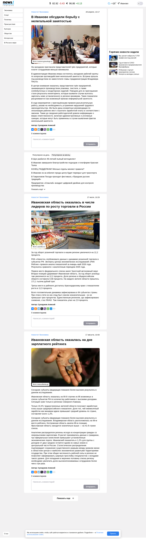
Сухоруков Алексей (46, 125)
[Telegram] (38, 129)
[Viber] (45, 129)
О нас (6, 534)
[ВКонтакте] (32, 129)
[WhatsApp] (48, 129)
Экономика (43, 12)
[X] (42, 129)
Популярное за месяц (61, 155)
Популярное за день (40, 155)
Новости (34, 12)
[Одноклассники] (35, 129)
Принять (113, 533)
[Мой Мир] (51, 129)
